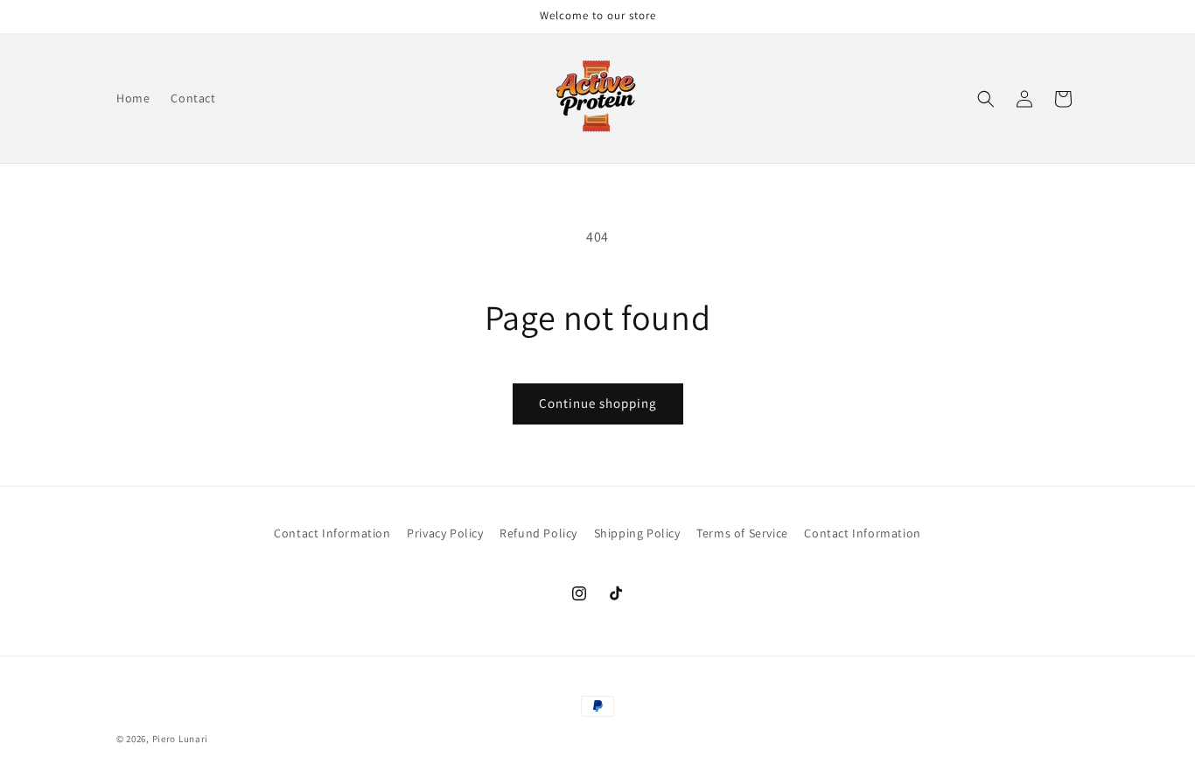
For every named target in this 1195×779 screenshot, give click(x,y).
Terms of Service (742, 533)
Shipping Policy (637, 533)
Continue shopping (598, 403)
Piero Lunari (180, 739)
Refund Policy (538, 533)
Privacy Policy (445, 533)
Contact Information (332, 533)
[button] (986, 99)
